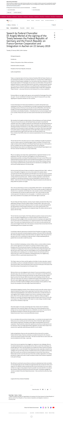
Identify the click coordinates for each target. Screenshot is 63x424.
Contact (42, 20)
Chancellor (22, 28)
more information (11, 9)
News (8, 28)
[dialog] (31, 7)
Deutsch (28, 20)
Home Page (11, 395)
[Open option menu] (54, 39)
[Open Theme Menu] (17, 25)
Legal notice (37, 20)
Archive (20, 395)
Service (32, 28)
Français (32, 20)
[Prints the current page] (54, 37)
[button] (55, 20)
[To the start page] (9, 21)
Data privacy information (49, 20)
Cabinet (28, 28)
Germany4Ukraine (14, 28)
